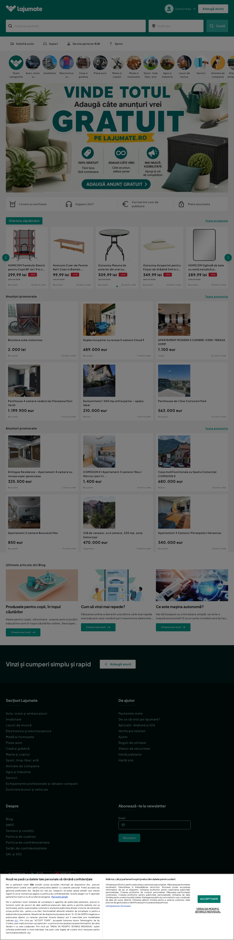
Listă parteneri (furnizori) (118, 906)
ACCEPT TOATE (209, 899)
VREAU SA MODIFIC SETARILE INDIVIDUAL (207, 910)
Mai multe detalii (59, 896)
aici (16, 920)
